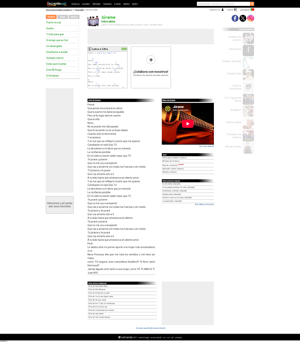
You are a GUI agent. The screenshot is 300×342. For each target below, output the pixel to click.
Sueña (49, 28)
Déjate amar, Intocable (171, 194)
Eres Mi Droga (53, 69)
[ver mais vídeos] (206, 146)
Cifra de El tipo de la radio (99, 293)
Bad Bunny (235, 49)
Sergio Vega (234, 73)
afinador (96, 4)
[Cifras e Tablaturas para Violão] (57, 5)
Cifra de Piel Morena (96, 289)
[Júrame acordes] (143, 328)
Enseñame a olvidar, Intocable (174, 191)
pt (172, 337)
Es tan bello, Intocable (171, 184)
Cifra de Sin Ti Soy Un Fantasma (101, 303)
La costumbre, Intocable (172, 201)
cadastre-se (214, 9)
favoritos (107, 4)
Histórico (74, 17)
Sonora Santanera (235, 87)
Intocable (79, 9)
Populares (51, 17)
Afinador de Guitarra (170, 161)
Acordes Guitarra (169, 172)
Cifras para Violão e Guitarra (59, 9)
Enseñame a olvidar (57, 52)
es (164, 337)
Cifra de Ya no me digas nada (100, 296)
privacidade (156, 337)
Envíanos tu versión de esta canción (151, 66)
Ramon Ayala (233, 122)
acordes (86, 4)
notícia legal (143, 337)
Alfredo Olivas (233, 146)
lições (135, 4)
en (168, 337)
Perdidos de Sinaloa (234, 136)
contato (178, 337)
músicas (76, 4)
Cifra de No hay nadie (97, 300)
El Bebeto (236, 110)
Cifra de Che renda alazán (99, 317)
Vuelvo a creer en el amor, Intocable (177, 197)
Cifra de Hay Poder (96, 314)
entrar (230, 9)
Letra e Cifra (100, 49)
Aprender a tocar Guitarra (173, 169)
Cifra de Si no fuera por (97, 307)
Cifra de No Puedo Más (97, 286)
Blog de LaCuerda (173, 165)
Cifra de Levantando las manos (101, 310)
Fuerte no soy (53, 22)
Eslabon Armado (231, 61)
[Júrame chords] (158, 328)
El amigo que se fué (57, 40)
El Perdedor (52, 75)
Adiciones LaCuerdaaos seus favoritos (59, 205)
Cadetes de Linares (234, 38)
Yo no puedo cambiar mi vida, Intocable (178, 187)
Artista (62, 17)
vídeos (126, 4)
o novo (117, 4)
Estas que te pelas (56, 63)
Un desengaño (54, 46)
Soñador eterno (55, 58)
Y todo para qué (55, 34)
